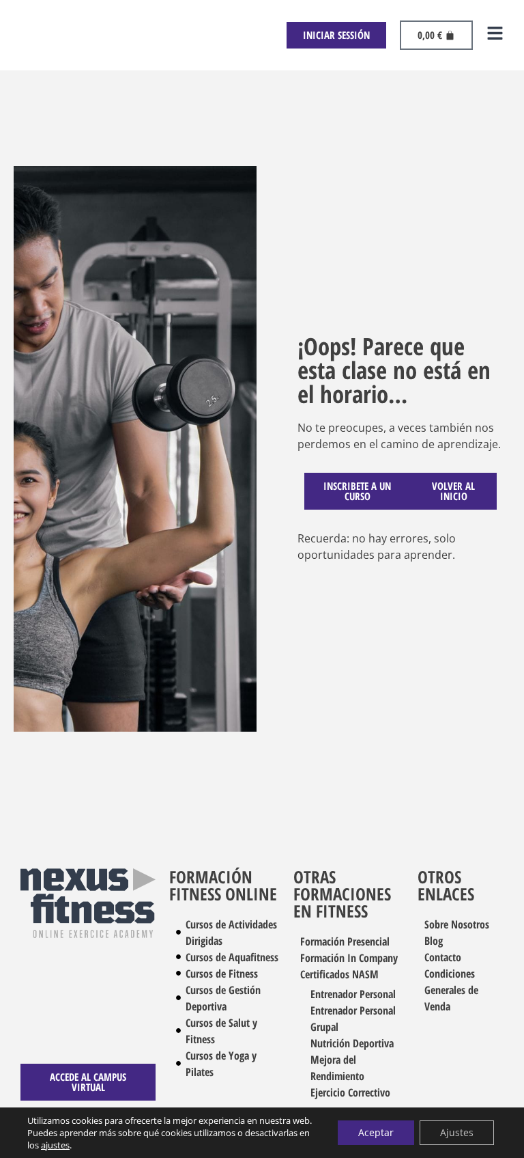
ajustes (55, 1145)
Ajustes (457, 1132)
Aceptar (376, 1132)
